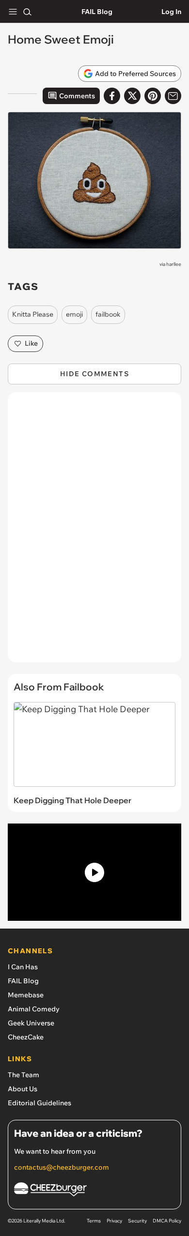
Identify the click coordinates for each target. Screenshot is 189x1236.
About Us (22, 1088)
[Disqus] (94, 532)
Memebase (26, 995)
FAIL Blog (96, 11)
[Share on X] (132, 96)
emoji (74, 314)
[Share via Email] (173, 96)
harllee (173, 264)
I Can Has (23, 966)
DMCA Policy (167, 1221)
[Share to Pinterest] (152, 96)
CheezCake (26, 1037)
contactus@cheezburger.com (61, 1167)
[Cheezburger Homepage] (94, 1190)
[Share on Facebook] (112, 96)
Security (137, 1221)
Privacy (114, 1221)
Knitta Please (32, 314)
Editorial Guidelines (39, 1103)
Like (31, 343)
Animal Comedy (34, 1009)
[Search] (27, 11)
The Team (23, 1074)
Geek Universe (31, 1023)
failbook (108, 314)
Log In (171, 11)
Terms (94, 1221)
